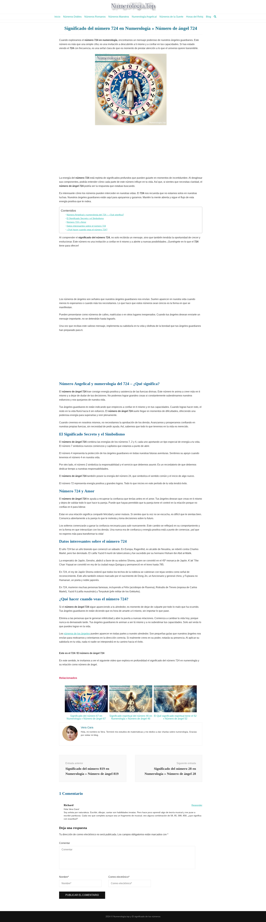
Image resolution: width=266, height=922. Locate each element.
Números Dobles (72, 16)
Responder (196, 805)
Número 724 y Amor (76, 222)
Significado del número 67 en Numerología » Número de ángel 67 (86, 717)
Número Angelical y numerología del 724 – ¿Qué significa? (95, 214)
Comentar (64, 843)
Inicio (57, 16)
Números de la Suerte (171, 16)
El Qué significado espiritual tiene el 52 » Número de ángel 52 (175, 717)
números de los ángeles (77, 633)
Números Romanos (95, 16)
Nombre (64, 877)
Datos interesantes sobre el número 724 (86, 226)
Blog (208, 16)
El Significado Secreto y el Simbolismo (85, 218)
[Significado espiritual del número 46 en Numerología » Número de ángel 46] (130, 711)
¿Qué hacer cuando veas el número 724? (87, 229)
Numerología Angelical (144, 16)
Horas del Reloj (194, 16)
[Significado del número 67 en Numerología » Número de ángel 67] (86, 711)
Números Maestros (118, 16)
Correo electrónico (118, 877)
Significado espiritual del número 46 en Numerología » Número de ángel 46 (130, 717)
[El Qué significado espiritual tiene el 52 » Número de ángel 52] (175, 711)
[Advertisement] (130, 151)
